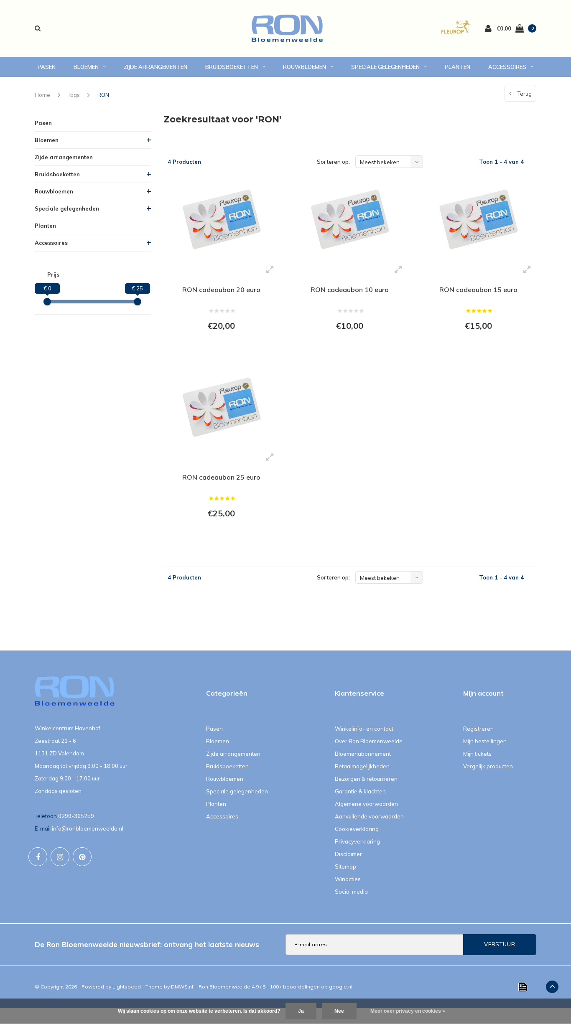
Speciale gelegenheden (385, 67)
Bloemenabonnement (363, 753)
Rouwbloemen (304, 67)
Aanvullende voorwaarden (369, 816)
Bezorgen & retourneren (366, 778)
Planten (457, 67)
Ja (301, 1011)
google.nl (340, 986)
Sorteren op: (333, 161)
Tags (74, 94)
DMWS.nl (182, 986)
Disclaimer (348, 854)
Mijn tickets (477, 753)
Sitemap (345, 866)
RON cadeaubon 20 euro (221, 289)
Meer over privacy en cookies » (407, 1011)
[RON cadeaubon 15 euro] (478, 218)
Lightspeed (126, 986)
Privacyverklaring (357, 841)
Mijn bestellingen (485, 741)
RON (103, 94)
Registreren (478, 728)
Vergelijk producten (488, 766)
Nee (339, 1011)
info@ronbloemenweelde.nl (87, 828)
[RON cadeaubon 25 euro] (221, 406)
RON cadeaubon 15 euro (478, 289)
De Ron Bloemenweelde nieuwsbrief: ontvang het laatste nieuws (147, 944)
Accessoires (507, 67)
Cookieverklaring (357, 829)
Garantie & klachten (360, 791)
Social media (351, 891)
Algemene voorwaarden (366, 803)
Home (42, 94)
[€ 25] (137, 301)
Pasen (47, 67)
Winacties (348, 879)
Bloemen (86, 67)
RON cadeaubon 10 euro (350, 289)
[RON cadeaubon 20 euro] (221, 218)
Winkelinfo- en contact (364, 728)
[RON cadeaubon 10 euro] (350, 218)
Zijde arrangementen (155, 67)
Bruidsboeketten (231, 67)
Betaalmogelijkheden (362, 766)
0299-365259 (76, 816)
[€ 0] (47, 301)
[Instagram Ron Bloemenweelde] (60, 856)
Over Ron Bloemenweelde (369, 741)
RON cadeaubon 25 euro (221, 477)
